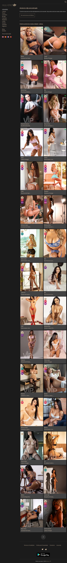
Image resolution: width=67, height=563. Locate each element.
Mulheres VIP (48, 561)
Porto (3, 13)
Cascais (4, 18)
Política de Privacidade (42, 545)
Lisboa (4, 11)
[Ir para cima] (43, 537)
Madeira (4, 19)
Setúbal (4, 24)
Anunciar (58, 545)
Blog (3, 29)
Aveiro (4, 23)
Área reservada (6, 34)
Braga (4, 16)
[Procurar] (65, 2)
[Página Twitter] (42, 549)
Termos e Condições (29, 545)
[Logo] (9, 5)
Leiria (3, 21)
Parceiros (52, 545)
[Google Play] (43, 556)
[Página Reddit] (46, 549)
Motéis (4, 31)
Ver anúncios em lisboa (27, 15)
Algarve (4, 26)
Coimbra (4, 14)
